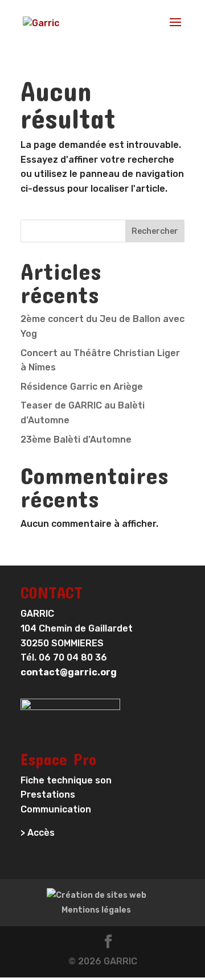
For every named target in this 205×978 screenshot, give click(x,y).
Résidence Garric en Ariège (81, 386)
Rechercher (155, 231)
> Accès (37, 832)
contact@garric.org (68, 672)
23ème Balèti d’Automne (76, 439)
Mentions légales (96, 910)
